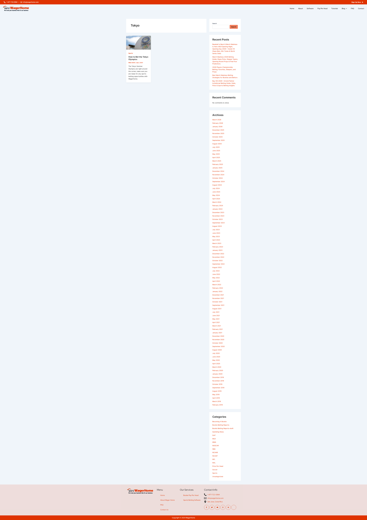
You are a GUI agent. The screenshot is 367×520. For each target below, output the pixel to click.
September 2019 (218, 388)
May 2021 (215, 319)
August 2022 (217, 267)
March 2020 (216, 367)
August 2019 (216, 391)
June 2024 (216, 192)
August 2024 (217, 185)
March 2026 (216, 120)
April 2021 (216, 322)
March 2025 (216, 161)
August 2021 (216, 309)
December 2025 (218, 130)
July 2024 (216, 188)
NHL (214, 463)
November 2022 (218, 257)
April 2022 (216, 281)
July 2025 (216, 147)
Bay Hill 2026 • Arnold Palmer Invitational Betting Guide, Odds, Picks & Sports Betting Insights (224, 83)
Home (292, 8)
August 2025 (217, 144)
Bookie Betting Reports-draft (222, 428)
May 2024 (216, 195)
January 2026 (217, 126)
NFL (213, 459)
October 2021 (217, 302)
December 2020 (218, 336)
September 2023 (218, 223)
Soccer (214, 470)
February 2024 (217, 206)
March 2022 (216, 285)
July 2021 (215, 312)
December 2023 (218, 212)
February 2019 (217, 405)
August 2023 (217, 226)
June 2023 (216, 233)
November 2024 (218, 175)
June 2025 (216, 151)
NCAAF (215, 456)
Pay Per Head (322, 8)
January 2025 (217, 168)
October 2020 (217, 343)
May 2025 (216, 154)
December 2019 (218, 377)
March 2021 (216, 326)
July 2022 (216, 271)
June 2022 (216, 274)
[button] (344, 8)
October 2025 (217, 137)
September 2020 (218, 346)
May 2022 (216, 278)
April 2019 (216, 398)
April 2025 (216, 157)
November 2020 (218, 339)
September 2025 (218, 140)
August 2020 (217, 350)
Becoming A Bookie (219, 421)
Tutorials (334, 8)
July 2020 (216, 353)
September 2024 (218, 181)
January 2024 (217, 209)
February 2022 (217, 288)
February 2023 (217, 247)
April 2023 (216, 240)
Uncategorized (217, 476)
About (300, 8)
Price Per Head (217, 466)
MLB (214, 439)
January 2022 (217, 291)
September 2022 (218, 264)
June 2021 (216, 315)
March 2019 (216, 401)
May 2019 (215, 394)
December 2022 (218, 254)
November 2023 (218, 216)
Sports (130, 53)
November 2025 (218, 133)
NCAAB (215, 452)
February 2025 (217, 164)
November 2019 (218, 381)
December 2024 (218, 171)
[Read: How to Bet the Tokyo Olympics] (138, 42)
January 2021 (217, 333)
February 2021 (217, 329)
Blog (343, 8)
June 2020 (216, 357)
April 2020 (216, 364)
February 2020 (217, 370)
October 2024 (217, 178)
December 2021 (218, 295)
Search (214, 23)
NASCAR (215, 446)
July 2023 (216, 230)
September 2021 (218, 305)
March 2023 (216, 243)
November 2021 (218, 298)
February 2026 (217, 123)
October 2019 (217, 384)
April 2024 (216, 199)
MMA (214, 442)
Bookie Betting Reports (220, 425)
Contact (361, 8)
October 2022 (217, 260)
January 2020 (217, 374)
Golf (213, 435)
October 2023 (217, 219)
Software (310, 8)
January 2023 (217, 250)
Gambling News (218, 432)
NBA (214, 449)
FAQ (352, 8)
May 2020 (216, 360)
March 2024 (216, 202)
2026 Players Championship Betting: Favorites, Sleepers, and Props (224, 69)
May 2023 (216, 236)
